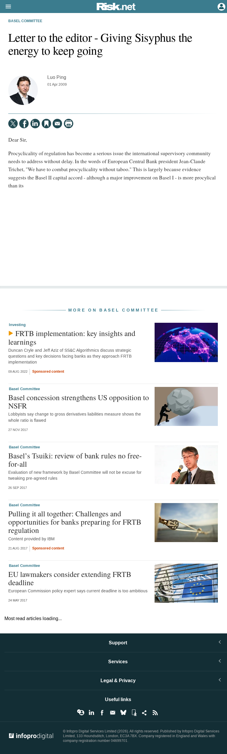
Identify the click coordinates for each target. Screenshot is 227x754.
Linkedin (91, 712)
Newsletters (112, 712)
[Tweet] (13, 123)
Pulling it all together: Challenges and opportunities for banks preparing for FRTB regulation (74, 521)
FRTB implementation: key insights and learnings (71, 337)
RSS (155, 712)
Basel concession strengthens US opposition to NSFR (78, 401)
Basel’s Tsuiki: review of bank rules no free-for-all (75, 459)
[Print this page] (68, 123)
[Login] (220, 6)
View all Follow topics (80, 712)
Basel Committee (25, 21)
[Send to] (57, 123)
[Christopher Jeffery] (23, 90)
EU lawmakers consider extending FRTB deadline (69, 578)
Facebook (102, 712)
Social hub (144, 712)
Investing (17, 324)
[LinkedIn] (35, 123)
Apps (133, 712)
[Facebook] (24, 123)
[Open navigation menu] (5, 6)
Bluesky (123, 712)
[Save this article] (46, 123)
